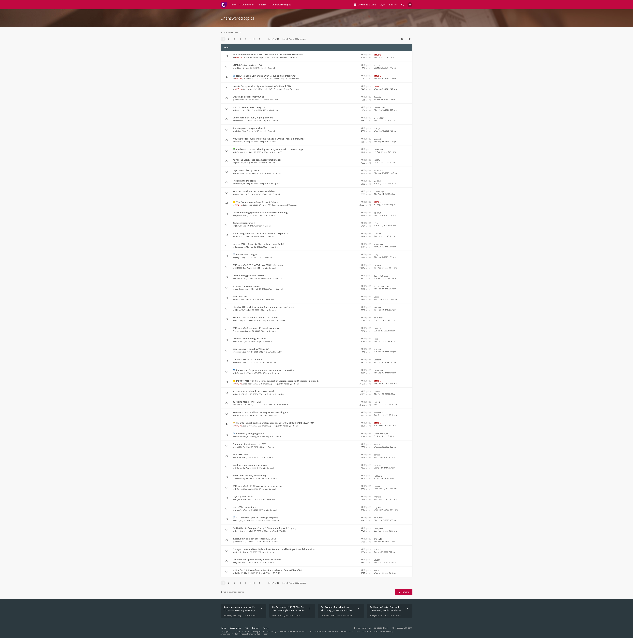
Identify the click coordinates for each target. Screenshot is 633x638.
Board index (235, 628)
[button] (260, 39)
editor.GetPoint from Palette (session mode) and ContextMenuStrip (268, 570)
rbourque (239, 415)
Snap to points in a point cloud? (249, 128)
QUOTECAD (304, 631)
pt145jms (239, 162)
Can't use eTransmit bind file (247, 359)
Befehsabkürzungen (246, 254)
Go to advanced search (231, 32)
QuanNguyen (241, 194)
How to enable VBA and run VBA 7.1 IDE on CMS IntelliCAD (266, 75)
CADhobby (318, 631)
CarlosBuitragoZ (242, 278)
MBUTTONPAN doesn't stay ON (249, 107)
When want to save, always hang (250, 475)
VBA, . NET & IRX (278, 320)
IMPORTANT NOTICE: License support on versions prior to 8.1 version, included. (277, 380)
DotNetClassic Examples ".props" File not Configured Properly (265, 528)
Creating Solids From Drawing (248, 96)
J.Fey (237, 226)
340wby (238, 468)
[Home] (224, 5)
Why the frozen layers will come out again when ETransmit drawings (268, 138)
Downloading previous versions (249, 275)
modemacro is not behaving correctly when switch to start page (269, 149)
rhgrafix (238, 499)
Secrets (240, 99)
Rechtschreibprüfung (244, 222)
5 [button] (245, 39)
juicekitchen (240, 110)
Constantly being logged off (250, 433)
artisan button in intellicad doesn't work (253, 391)
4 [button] (240, 39)
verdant (238, 141)
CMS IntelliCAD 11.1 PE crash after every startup (257, 485)
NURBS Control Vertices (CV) (247, 65)
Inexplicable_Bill (242, 436)
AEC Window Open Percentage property (257, 517)
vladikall (238, 183)
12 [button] (254, 39)
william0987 (240, 120)
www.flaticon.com (260, 634)
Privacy (255, 628)
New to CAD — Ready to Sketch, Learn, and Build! (258, 243)
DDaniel (238, 489)
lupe (237, 341)
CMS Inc (238, 57)
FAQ (246, 628)
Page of (273, 39)
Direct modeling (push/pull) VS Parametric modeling (260, 212)
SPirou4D (239, 236)
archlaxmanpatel (242, 289)
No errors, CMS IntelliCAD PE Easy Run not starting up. (260, 412)
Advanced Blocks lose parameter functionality (257, 159)
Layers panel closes (243, 496)
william (238, 68)
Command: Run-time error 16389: (250, 444)
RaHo (237, 573)
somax (238, 457)
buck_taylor (240, 320)
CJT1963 (238, 215)
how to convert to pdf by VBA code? (251, 348)
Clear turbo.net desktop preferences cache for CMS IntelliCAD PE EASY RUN (275, 422)
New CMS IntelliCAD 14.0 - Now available (254, 191)
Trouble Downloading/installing (249, 338)
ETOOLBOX (293, 631)
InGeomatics (240, 152)
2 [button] (228, 39)
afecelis (238, 552)
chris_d (238, 131)
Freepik (243, 634)
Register (393, 4)
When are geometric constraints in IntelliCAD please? (260, 233)
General (271, 68)
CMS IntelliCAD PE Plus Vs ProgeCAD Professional (258, 265)
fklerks (238, 394)
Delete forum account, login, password (253, 117)
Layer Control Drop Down (246, 170)
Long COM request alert (245, 507)
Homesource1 (241, 173)
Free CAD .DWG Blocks (278, 404)
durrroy (240, 331)
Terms (265, 628)
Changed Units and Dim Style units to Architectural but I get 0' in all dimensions (274, 549)
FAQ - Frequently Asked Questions (282, 57)
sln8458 (238, 404)
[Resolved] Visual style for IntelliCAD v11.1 (254, 538)
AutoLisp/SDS (277, 152)
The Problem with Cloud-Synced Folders (257, 201)
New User (274, 99)
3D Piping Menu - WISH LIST (247, 401)
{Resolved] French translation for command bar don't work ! (264, 307)
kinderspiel (240, 247)
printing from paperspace (246, 285)
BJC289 (238, 562)
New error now (240, 454)
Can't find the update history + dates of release (257, 559)
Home (223, 628)
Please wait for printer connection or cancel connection (265, 370)
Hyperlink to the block (244, 180)
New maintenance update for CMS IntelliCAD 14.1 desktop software (268, 54)
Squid (237, 299)
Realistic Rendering (275, 394)
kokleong (241, 478)
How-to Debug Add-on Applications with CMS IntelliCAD (262, 86)
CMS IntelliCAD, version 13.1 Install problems (256, 327)
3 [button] (234, 39)
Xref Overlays (240, 296)
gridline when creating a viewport (251, 465)
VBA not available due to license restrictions (256, 317)
